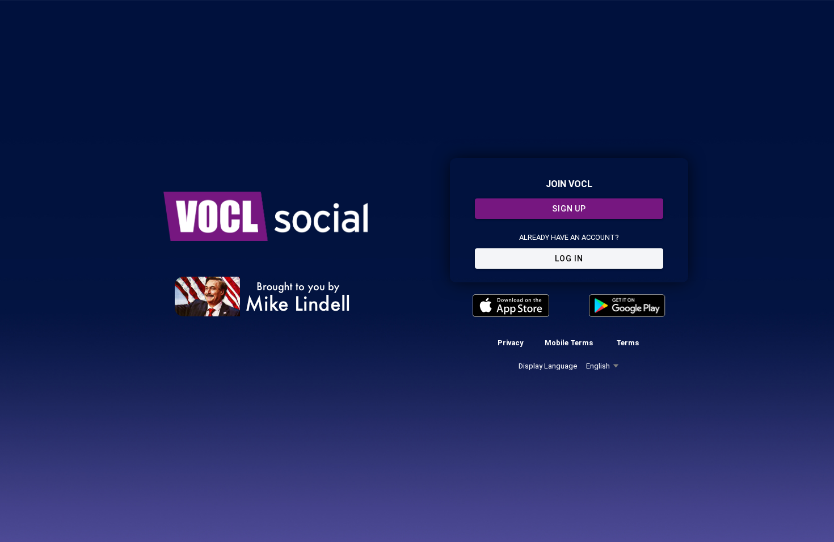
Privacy (510, 342)
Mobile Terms (569, 342)
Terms (627, 342)
